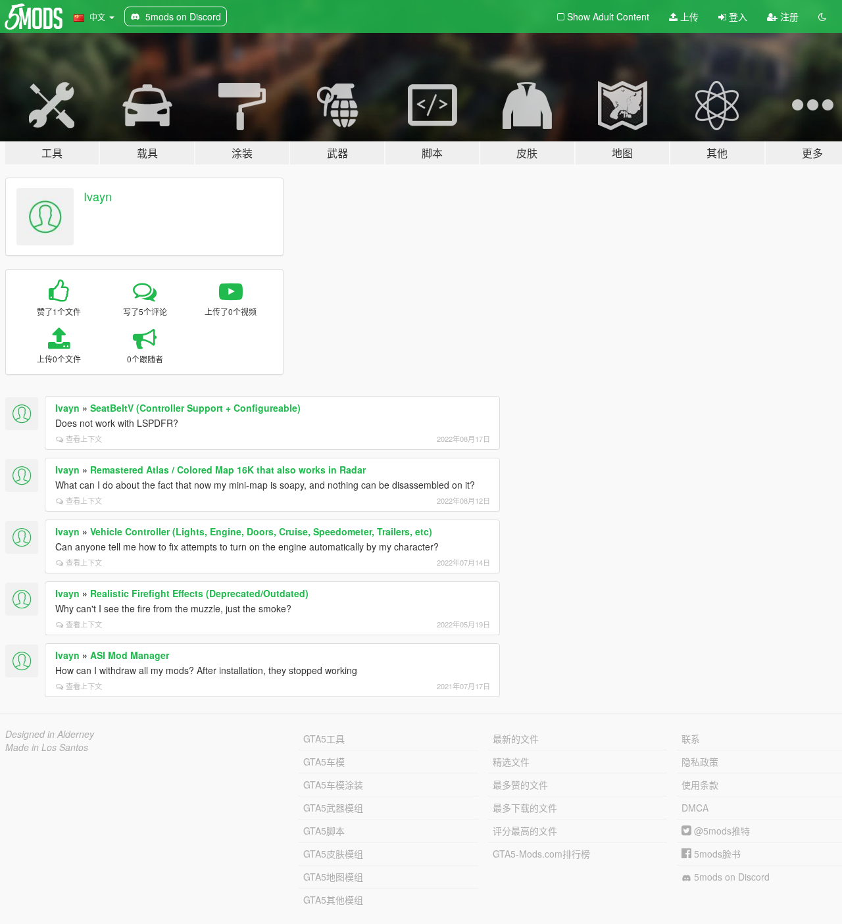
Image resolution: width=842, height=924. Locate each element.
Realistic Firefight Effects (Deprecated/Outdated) (199, 593)
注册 (788, 16)
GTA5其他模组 (333, 899)
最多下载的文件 (525, 807)
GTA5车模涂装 (333, 784)
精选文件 (511, 761)
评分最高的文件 (525, 830)
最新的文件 (516, 738)
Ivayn (98, 196)
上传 (688, 16)
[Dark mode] (822, 16)
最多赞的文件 (520, 784)
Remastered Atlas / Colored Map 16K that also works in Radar (228, 469)
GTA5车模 (324, 761)
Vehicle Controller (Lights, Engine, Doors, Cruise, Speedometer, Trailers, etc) (261, 531)
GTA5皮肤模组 (333, 853)
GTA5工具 (324, 738)
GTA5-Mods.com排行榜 (541, 853)
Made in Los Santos (46, 747)
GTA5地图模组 (333, 876)
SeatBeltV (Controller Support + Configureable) (195, 407)
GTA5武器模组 (333, 807)
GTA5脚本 (324, 830)
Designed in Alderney (49, 734)
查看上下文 (84, 438)
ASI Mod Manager (129, 655)
